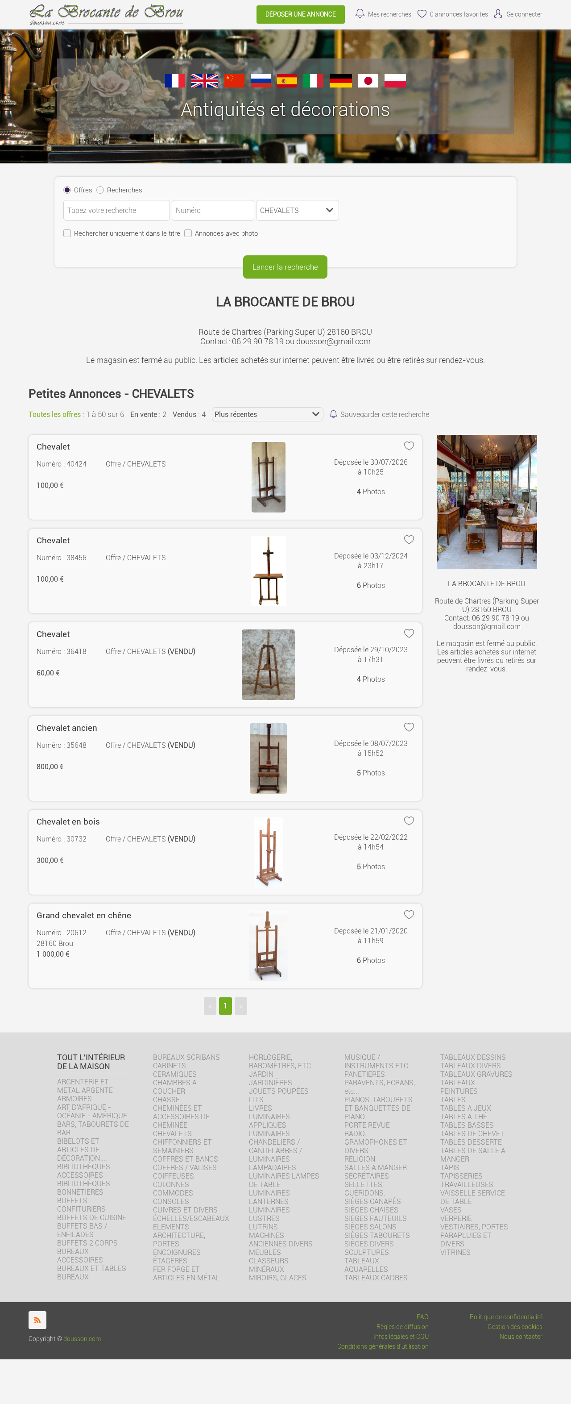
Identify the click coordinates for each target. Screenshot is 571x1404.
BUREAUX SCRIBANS (186, 1057)
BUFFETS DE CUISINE (91, 1217)
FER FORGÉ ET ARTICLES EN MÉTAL (186, 1273)
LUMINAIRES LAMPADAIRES (272, 1163)
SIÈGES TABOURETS (377, 1235)
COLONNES (171, 1184)
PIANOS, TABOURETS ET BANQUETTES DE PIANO (378, 1108)
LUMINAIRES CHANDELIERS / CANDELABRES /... (278, 1142)
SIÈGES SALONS (370, 1227)
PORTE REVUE (367, 1125)
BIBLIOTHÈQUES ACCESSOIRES (83, 1170)
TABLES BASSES (467, 1125)
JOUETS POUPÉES (279, 1091)
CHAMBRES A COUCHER (175, 1087)
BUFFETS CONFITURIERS (81, 1204)
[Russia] (261, 85)
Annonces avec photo (226, 233)
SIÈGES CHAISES (371, 1210)
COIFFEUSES (173, 1176)
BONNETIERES (80, 1192)
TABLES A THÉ (463, 1116)
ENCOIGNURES (177, 1252)
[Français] (175, 85)
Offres (83, 190)
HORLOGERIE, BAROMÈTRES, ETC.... (283, 1061)
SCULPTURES (366, 1252)
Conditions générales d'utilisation (383, 1346)
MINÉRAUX (266, 1269)
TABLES (453, 1100)
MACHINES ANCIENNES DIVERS (281, 1239)
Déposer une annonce (300, 14)
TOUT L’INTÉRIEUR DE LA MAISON (91, 1062)
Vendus (184, 414)
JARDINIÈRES (270, 1083)
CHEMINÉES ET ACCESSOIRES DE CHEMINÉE (181, 1116)
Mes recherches (389, 14)
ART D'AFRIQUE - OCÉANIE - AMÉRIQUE (92, 1111)
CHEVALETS (172, 1133)
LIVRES (260, 1108)
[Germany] (341, 85)
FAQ (423, 1317)
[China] (234, 85)
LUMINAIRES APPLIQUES (269, 1120)
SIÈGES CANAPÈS (372, 1201)
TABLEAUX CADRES (376, 1278)
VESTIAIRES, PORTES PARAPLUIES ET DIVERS (474, 1235)
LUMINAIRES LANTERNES (269, 1197)
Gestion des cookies (515, 1327)
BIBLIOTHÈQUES (83, 1183)
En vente (143, 414)
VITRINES (455, 1252)
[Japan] (368, 85)
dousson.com (82, 1339)
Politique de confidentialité (506, 1317)
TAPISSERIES (461, 1176)
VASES (451, 1210)
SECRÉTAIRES (366, 1176)
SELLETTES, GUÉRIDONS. (364, 1188)
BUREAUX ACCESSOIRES (80, 1255)
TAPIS (449, 1167)
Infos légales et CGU (401, 1337)
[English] (204, 85)
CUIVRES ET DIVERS (185, 1210)
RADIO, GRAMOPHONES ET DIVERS (375, 1142)
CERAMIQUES (175, 1074)
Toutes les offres (55, 414)
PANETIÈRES (364, 1074)
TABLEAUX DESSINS (473, 1057)
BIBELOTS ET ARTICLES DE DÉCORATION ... (82, 1149)
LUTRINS (263, 1227)
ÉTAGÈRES (170, 1261)
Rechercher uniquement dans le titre (127, 233)
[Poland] (395, 85)
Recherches (124, 190)
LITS (256, 1100)
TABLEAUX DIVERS (470, 1066)
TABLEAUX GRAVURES (476, 1074)
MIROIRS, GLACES (277, 1278)
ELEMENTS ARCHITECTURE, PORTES (179, 1235)
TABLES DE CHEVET (472, 1133)
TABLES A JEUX (465, 1108)
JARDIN (261, 1074)
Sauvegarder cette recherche (384, 414)
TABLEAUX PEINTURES (459, 1087)
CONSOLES (171, 1201)
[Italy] (313, 85)
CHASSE (166, 1100)
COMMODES (173, 1193)
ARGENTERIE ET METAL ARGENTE (85, 1086)
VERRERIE (456, 1218)
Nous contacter (521, 1337)
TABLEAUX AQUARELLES (366, 1265)
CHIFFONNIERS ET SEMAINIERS (182, 1146)
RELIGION (359, 1159)
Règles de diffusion (403, 1327)
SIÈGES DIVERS (369, 1244)
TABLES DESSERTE (471, 1142)
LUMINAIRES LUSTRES (269, 1214)
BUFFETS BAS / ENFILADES (82, 1230)
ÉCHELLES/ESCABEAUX (191, 1218)
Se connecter (524, 14)
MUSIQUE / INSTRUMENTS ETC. (377, 1061)
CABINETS (169, 1066)
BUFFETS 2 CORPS (87, 1243)
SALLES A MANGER (375, 1167)
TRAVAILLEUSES (466, 1184)
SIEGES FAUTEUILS (375, 1218)
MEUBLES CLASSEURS (269, 1256)
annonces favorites (459, 14)
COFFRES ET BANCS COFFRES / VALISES (185, 1163)
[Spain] (287, 85)
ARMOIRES (74, 1099)
